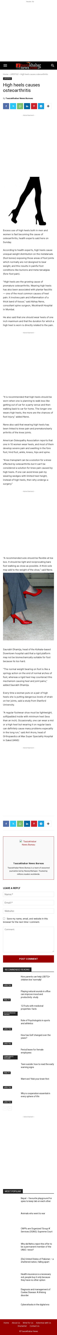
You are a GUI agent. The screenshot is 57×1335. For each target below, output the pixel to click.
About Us (16, 1323)
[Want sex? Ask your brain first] (10, 1083)
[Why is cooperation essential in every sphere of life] (10, 1098)
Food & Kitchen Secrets (10, 1013)
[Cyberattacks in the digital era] (10, 1309)
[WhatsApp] (20, 106)
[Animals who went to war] (10, 1218)
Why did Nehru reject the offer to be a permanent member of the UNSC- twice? (36, 1247)
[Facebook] (6, 106)
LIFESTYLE (14, 74)
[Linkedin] (27, 106)
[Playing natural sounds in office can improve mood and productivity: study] (10, 996)
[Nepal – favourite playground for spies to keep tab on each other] (10, 1203)
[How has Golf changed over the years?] (10, 1039)
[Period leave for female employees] (10, 1054)
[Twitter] (13, 106)
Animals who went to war (33, 1213)
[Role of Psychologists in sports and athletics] (10, 1025)
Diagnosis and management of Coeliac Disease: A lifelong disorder (35, 1292)
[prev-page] (5, 1108)
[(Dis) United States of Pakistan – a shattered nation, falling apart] (10, 1263)
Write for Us (28, 1323)
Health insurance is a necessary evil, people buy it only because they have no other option (36, 1277)
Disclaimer (22, 1326)
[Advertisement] (28, 31)
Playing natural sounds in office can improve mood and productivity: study (35, 994)
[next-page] (10, 1108)
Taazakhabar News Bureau (19, 98)
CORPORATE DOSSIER (8, 1057)
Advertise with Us (43, 1323)
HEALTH (7, 1000)
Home (5, 74)
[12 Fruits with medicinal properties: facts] (10, 1010)
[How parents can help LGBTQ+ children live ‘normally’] (10, 981)
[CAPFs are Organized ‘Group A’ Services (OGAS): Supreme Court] (10, 1233)
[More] (48, 106)
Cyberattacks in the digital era (35, 1304)
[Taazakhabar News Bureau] (28, 849)
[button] (5, 65)
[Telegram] (41, 106)
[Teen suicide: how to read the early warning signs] (10, 1068)
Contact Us (34, 1326)
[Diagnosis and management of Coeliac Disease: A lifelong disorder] (10, 1294)
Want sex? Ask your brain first (35, 1079)
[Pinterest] (34, 106)
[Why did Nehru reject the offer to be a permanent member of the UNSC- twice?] (10, 1248)
